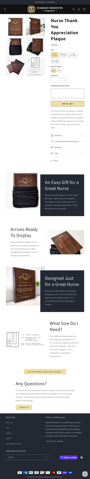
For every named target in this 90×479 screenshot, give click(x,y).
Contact (9, 433)
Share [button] (56, 160)
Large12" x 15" (73, 55)
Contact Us (23, 407)
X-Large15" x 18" (55, 61)
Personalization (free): (60, 86)
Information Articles (13, 444)
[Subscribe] (45, 457)
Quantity (54, 76)
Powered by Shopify (56, 477)
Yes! (53, 71)
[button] (5, 9)
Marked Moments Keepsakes (41, 477)
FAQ (7, 428)
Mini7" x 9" (54, 55)
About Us (9, 423)
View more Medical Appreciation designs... (45, 372)
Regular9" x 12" (63, 55)
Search (8, 438)
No (59, 71)
